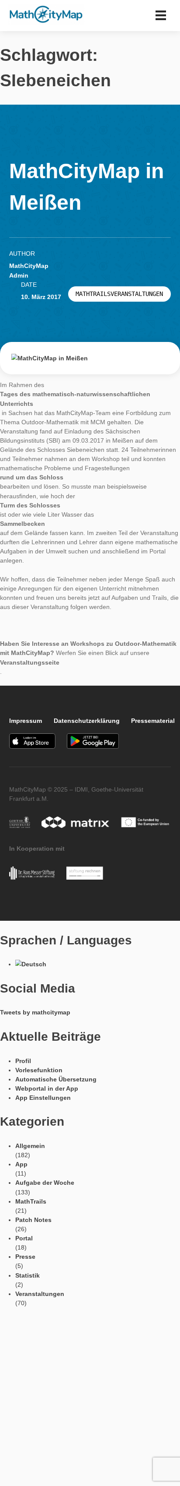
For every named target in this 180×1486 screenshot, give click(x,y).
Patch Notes (33, 1219)
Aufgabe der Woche (44, 1182)
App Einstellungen (43, 1097)
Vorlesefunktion (38, 1070)
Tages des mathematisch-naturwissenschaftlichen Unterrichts (75, 399)
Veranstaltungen (39, 1293)
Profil (23, 1060)
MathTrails (30, 1201)
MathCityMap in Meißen (86, 186)
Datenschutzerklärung (87, 720)
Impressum (25, 720)
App (21, 1164)
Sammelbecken (22, 523)
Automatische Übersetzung (56, 1079)
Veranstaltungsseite (29, 662)
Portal (24, 1238)
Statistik (27, 1275)
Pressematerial (153, 720)
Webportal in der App (46, 1088)
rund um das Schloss (31, 477)
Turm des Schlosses (30, 505)
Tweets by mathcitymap (35, 1012)
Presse (25, 1256)
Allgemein (30, 1145)
